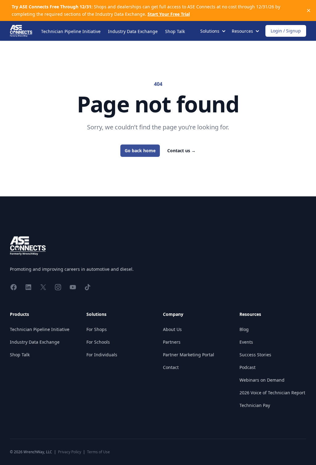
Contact (171, 367)
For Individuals (101, 355)
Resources (250, 314)
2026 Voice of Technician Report (272, 393)
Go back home (140, 150)
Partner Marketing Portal (188, 355)
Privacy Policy (69, 452)
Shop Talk (175, 31)
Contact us (181, 150)
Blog (244, 329)
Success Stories (255, 355)
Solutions (96, 314)
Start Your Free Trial (169, 14)
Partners (172, 342)
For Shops (96, 329)
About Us (172, 329)
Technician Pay (254, 405)
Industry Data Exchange (133, 31)
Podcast (247, 367)
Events (246, 342)
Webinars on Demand (262, 380)
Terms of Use (98, 452)
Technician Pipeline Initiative (71, 31)
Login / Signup (286, 31)
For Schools (98, 342)
